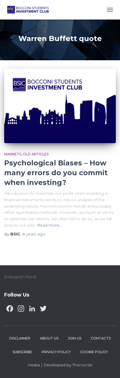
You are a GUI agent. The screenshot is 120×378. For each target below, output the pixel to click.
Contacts (101, 338)
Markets (12, 154)
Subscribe (22, 352)
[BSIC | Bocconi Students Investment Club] (30, 10)
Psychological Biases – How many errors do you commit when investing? (56, 173)
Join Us (74, 338)
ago (33, 234)
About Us (49, 338)
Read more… (49, 225)
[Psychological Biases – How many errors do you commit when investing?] (60, 106)
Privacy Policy (56, 352)
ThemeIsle (82, 364)
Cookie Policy (94, 352)
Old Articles (36, 154)
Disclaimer (19, 338)
